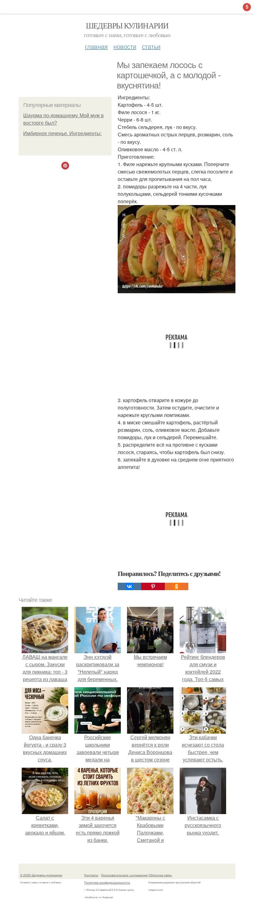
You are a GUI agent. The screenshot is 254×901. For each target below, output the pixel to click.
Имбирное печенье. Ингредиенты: (62, 133)
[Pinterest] (153, 586)
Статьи (151, 46)
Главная (96, 46)
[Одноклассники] (176, 586)
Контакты (91, 875)
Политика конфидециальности (107, 882)
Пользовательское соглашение (124, 875)
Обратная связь (160, 875)
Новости (124, 46)
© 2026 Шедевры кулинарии (41, 875)
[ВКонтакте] (129, 586)
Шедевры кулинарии (127, 25)
